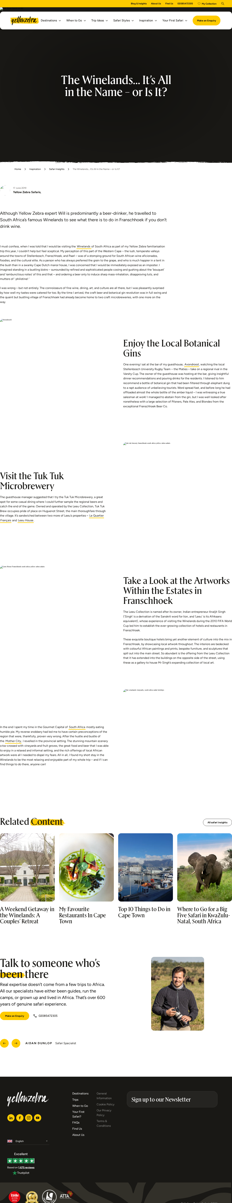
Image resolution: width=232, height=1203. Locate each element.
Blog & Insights (139, 3)
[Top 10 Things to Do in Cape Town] (145, 867)
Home (17, 169)
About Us (156, 3)
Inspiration (146, 20)
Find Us (169, 3)
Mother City (13, 741)
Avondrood (192, 364)
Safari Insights (56, 169)
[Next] (16, 1043)
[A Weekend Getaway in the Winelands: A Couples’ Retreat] (27, 867)
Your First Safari (172, 20)
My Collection (209, 3)
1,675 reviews (26, 1167)
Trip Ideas (97, 20)
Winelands (84, 246)
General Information (104, 1096)
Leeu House (25, 520)
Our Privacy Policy (104, 1113)
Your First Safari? (78, 1114)
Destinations (49, 20)
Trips (75, 1099)
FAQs (75, 1122)
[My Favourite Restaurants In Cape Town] (86, 867)
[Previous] (4, 1043)
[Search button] (223, 4)
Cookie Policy (105, 1104)
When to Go (74, 20)
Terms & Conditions (104, 1123)
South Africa (77, 727)
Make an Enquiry (206, 20)
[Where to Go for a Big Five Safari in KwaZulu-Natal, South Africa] (204, 867)
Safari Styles (121, 20)
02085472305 (185, 3)
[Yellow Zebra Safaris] (25, 20)
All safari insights (217, 822)
